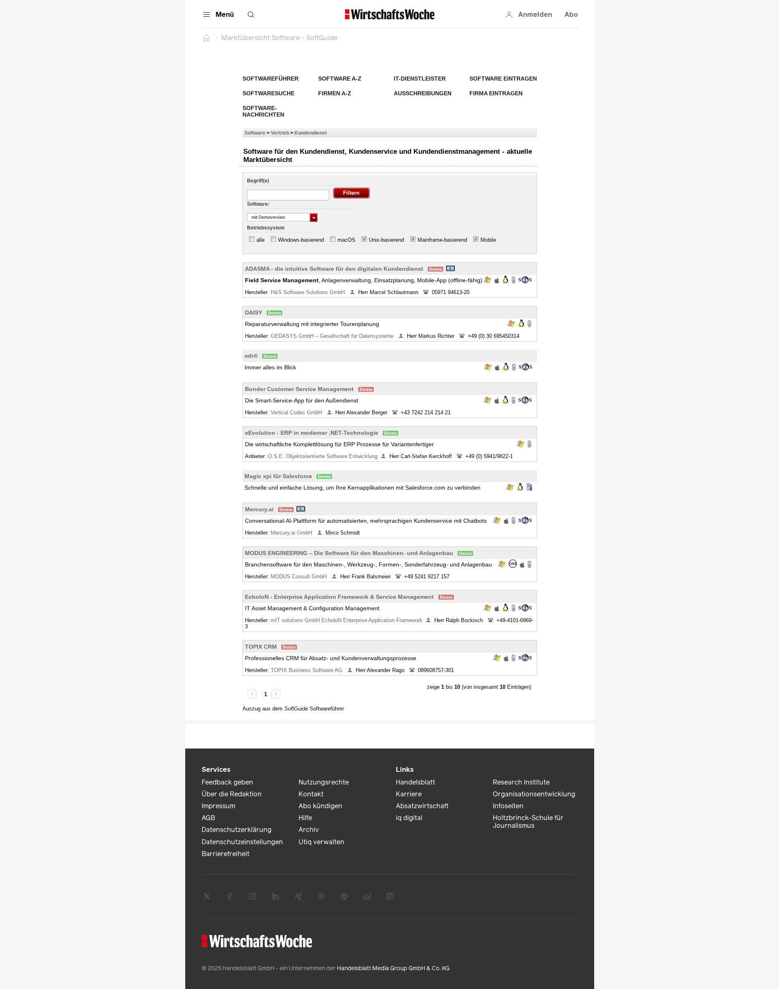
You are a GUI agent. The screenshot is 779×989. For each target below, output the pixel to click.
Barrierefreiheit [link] (225, 854)
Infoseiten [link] (508, 806)
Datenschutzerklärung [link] (237, 829)
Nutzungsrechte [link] (324, 782)
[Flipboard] (390, 896)
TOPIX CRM (261, 646)
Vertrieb (280, 132)
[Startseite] (206, 38)
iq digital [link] (409, 818)
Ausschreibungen (422, 93)
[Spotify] (321, 896)
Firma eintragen (496, 93)
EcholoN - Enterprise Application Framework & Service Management (339, 596)
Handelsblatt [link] (415, 782)
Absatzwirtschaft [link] (422, 806)
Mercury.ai (259, 509)
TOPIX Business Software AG (307, 670)
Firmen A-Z (334, 93)
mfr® (251, 356)
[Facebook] (230, 896)
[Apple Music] (344, 896)
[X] (207, 896)
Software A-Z (339, 78)
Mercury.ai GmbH (292, 533)
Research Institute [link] (521, 782)
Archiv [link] (309, 829)
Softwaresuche (268, 93)
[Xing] (298, 896)
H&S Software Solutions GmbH (308, 292)
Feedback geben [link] (227, 782)
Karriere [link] (409, 794)
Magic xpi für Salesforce (278, 476)
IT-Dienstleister (420, 78)
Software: (258, 204)
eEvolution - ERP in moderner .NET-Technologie (311, 432)
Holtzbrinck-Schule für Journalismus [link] (528, 821)
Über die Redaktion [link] (232, 794)
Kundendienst (310, 132)
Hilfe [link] (305, 818)
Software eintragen (503, 78)
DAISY (253, 312)
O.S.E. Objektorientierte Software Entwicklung (322, 456)
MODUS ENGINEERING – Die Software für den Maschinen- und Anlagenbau (349, 553)
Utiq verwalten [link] (321, 842)
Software (255, 132)
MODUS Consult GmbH (299, 576)
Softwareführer (270, 78)
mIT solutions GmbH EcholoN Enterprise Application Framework (346, 620)
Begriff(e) (258, 181)
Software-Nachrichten (263, 111)
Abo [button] (571, 14)
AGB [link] (208, 818)
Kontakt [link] (311, 794)
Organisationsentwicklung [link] (534, 794)
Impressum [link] (218, 806)
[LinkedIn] (276, 896)
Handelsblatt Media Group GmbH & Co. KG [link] (393, 968)
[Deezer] (367, 896)
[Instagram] (253, 896)
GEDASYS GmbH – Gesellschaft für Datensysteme (333, 336)
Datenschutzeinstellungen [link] (242, 842)
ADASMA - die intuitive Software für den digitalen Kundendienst (334, 268)
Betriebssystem (266, 228)
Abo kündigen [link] (320, 806)
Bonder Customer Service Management (299, 389)
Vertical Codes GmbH (297, 412)
